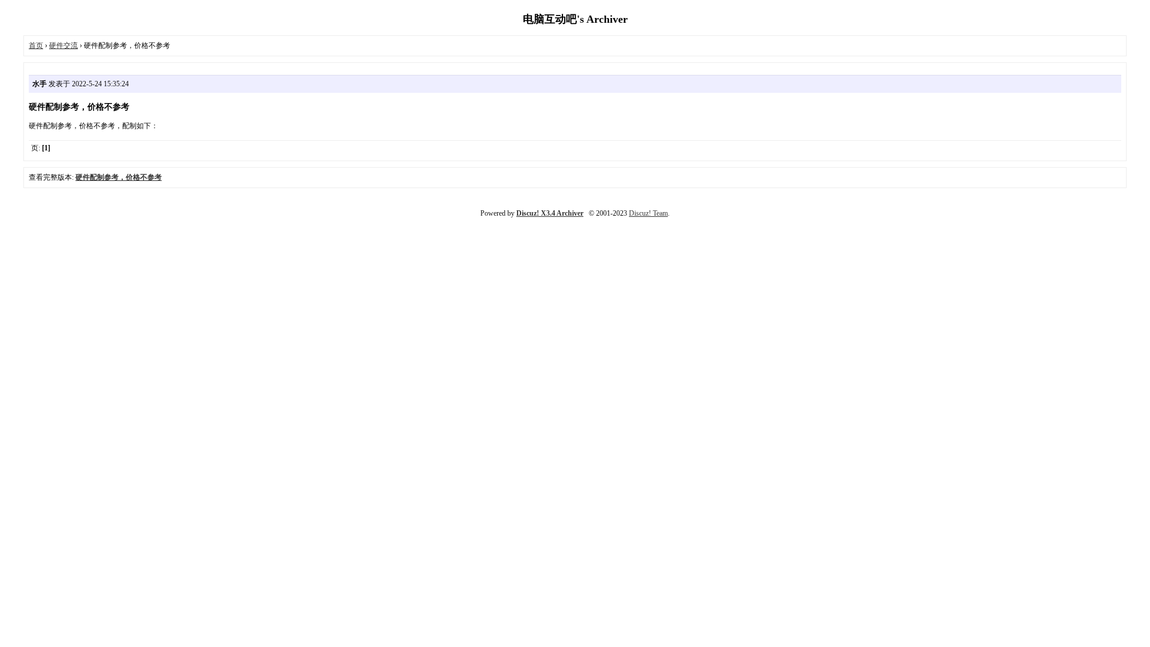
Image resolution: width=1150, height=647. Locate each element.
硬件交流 (63, 45)
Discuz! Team (648, 213)
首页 (36, 45)
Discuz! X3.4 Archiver (549, 213)
